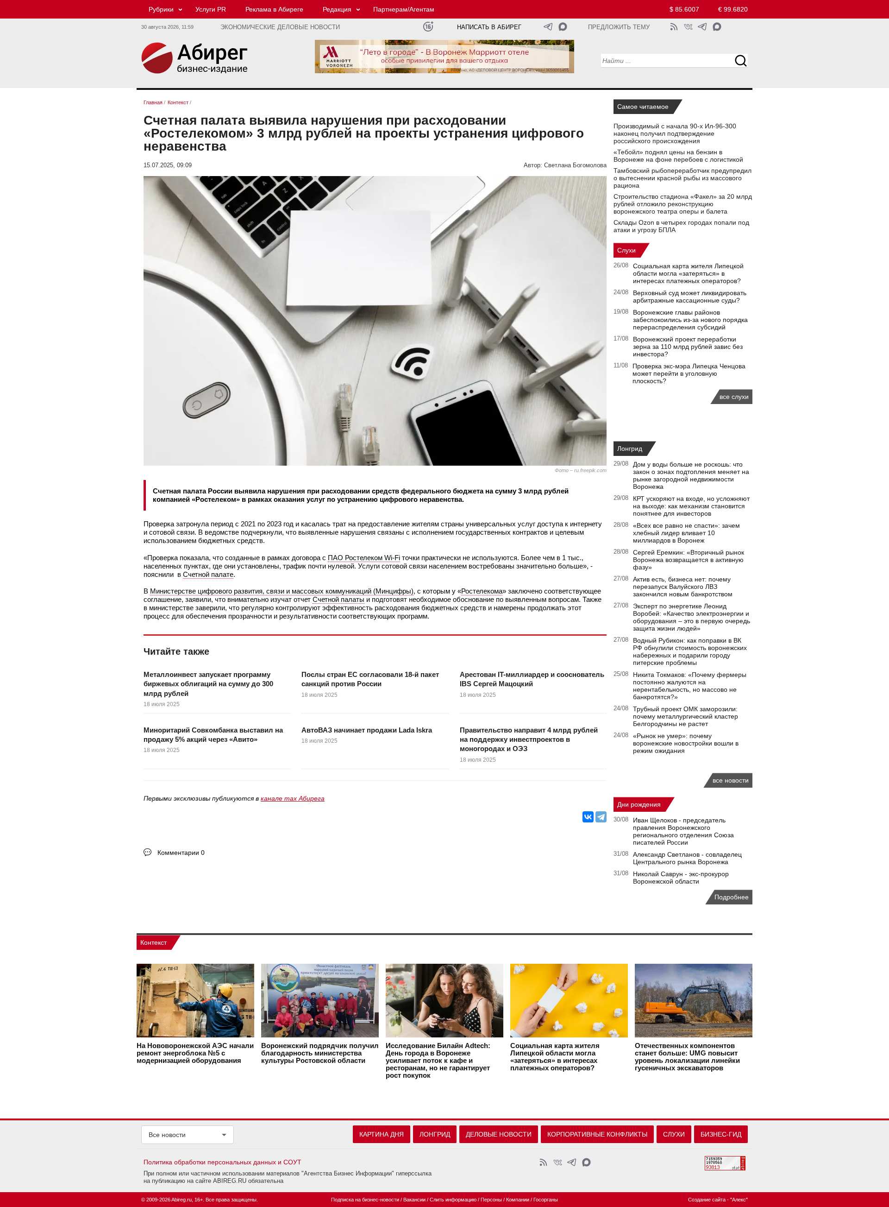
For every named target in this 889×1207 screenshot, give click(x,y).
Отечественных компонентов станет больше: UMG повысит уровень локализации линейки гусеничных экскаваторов (687, 1057)
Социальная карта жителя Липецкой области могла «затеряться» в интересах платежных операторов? (688, 273)
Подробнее (731, 897)
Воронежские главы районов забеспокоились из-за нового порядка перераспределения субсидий (690, 320)
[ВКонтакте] (588, 816)
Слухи (626, 250)
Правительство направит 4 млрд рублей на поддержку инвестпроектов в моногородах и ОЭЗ (529, 739)
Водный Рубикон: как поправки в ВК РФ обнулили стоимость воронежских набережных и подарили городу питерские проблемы (690, 651)
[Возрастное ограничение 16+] (428, 26)
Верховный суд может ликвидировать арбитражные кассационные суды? (689, 296)
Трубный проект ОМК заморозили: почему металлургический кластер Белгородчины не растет (685, 716)
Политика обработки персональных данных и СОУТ (222, 1162)
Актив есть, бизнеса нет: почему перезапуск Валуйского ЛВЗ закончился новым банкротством (682, 586)
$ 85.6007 (684, 9)
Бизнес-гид (721, 1134)
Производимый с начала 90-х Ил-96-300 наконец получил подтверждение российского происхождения (675, 133)
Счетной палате (208, 574)
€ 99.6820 (733, 9)
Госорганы (545, 1199)
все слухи (734, 396)
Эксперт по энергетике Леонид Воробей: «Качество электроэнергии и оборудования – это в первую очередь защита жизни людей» (691, 617)
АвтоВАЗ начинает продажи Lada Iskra (366, 730)
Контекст (153, 942)
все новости (731, 780)
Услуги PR (210, 9)
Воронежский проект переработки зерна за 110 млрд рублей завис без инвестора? (688, 346)
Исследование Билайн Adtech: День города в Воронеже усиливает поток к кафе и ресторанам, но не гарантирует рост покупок (438, 1060)
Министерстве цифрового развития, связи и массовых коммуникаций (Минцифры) (281, 591)
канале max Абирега (293, 798)
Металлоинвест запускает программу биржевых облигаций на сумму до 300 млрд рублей (208, 683)
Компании (517, 1199)
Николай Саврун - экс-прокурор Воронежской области (681, 877)
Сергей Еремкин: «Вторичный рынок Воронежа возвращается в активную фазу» (688, 560)
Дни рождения (639, 804)
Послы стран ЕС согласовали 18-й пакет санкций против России (370, 679)
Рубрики (161, 9)
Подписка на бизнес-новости (365, 1199)
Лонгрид (629, 448)
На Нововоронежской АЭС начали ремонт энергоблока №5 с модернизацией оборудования (195, 1053)
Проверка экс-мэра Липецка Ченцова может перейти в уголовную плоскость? (688, 373)
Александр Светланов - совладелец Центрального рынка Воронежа (687, 858)
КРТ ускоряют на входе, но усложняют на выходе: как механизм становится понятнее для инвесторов (691, 506)
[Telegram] (601, 816)
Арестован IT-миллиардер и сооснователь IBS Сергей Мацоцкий (532, 679)
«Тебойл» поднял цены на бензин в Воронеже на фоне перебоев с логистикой (678, 155)
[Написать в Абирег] (562, 26)
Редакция (337, 9)
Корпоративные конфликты (597, 1134)
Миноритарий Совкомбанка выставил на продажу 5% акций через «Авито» (213, 734)
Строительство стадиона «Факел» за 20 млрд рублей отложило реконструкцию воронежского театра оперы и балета (683, 204)
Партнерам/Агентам (403, 9)
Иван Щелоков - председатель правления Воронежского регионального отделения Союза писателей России (683, 831)
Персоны (491, 1199)
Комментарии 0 (181, 852)
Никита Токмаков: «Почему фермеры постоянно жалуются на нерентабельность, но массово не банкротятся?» (689, 686)
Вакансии (414, 1199)
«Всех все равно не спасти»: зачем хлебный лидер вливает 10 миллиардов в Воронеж (686, 533)
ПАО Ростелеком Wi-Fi (364, 558)
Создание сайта (707, 1199)
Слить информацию (453, 1199)
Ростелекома (481, 591)
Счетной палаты (338, 599)
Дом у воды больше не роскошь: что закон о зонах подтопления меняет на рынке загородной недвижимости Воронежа (691, 475)
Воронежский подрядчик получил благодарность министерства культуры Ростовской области (320, 1053)
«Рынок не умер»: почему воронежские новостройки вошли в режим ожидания (686, 743)
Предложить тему (619, 27)
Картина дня (381, 1134)
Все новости (167, 1134)
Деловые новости (499, 1134)
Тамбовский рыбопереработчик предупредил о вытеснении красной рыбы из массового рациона (682, 178)
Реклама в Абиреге (274, 9)
